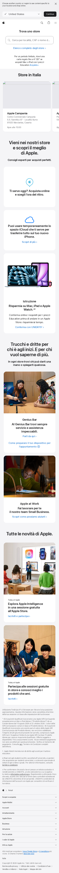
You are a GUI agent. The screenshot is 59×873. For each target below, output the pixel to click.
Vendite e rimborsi (9, 869)
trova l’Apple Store (30, 851)
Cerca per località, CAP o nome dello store (31, 40)
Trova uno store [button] (29, 31)
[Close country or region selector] (55, 3)
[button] (22, 14)
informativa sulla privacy (20, 774)
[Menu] (55, 22)
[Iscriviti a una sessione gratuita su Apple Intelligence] (29, 569)
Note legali (23, 869)
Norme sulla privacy (10, 866)
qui (21, 744)
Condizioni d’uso (44, 866)
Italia (4, 858)
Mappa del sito (35, 869)
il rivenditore (44, 851)
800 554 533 (29, 854)
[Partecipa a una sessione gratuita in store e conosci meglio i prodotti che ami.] (29, 651)
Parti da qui (29, 436)
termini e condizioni (10, 765)
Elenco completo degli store (28, 48)
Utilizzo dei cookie (28, 866)
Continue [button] (50, 14)
